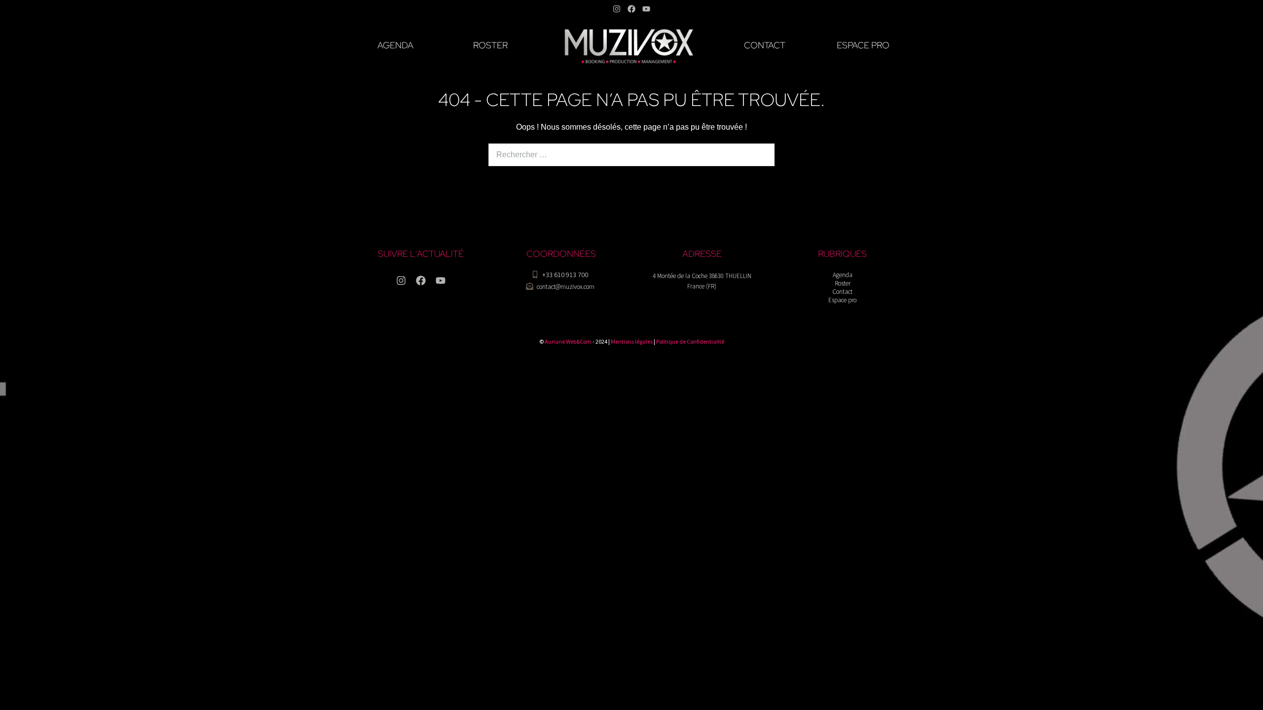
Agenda (843, 275)
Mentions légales (632, 341)
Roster (843, 283)
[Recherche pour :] (631, 154)
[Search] (761, 155)
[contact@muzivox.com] (529, 286)
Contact (842, 291)
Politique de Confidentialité (690, 341)
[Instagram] (617, 9)
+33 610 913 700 (565, 274)
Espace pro (842, 300)
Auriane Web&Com (568, 341)
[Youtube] (646, 9)
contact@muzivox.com (565, 287)
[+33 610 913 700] (535, 274)
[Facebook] (631, 9)
